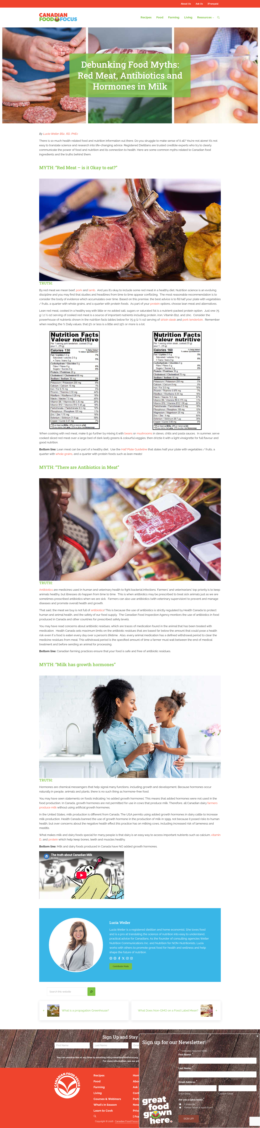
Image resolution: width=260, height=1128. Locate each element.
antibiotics (97, 610)
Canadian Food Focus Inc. (128, 1121)
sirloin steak (168, 319)
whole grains (64, 454)
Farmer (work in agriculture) (198, 1107)
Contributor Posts (122, 967)
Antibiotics (46, 589)
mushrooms (144, 433)
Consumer (189, 1104)
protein (155, 303)
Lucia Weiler (119, 922)
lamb (92, 290)
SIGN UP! (189, 1118)
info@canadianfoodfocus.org (122, 1057)
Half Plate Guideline (134, 449)
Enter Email (184, 1093)
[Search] (91, 991)
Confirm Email (225, 1093)
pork (79, 290)
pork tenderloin (193, 319)
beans (128, 433)
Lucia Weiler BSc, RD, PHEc (60, 133)
